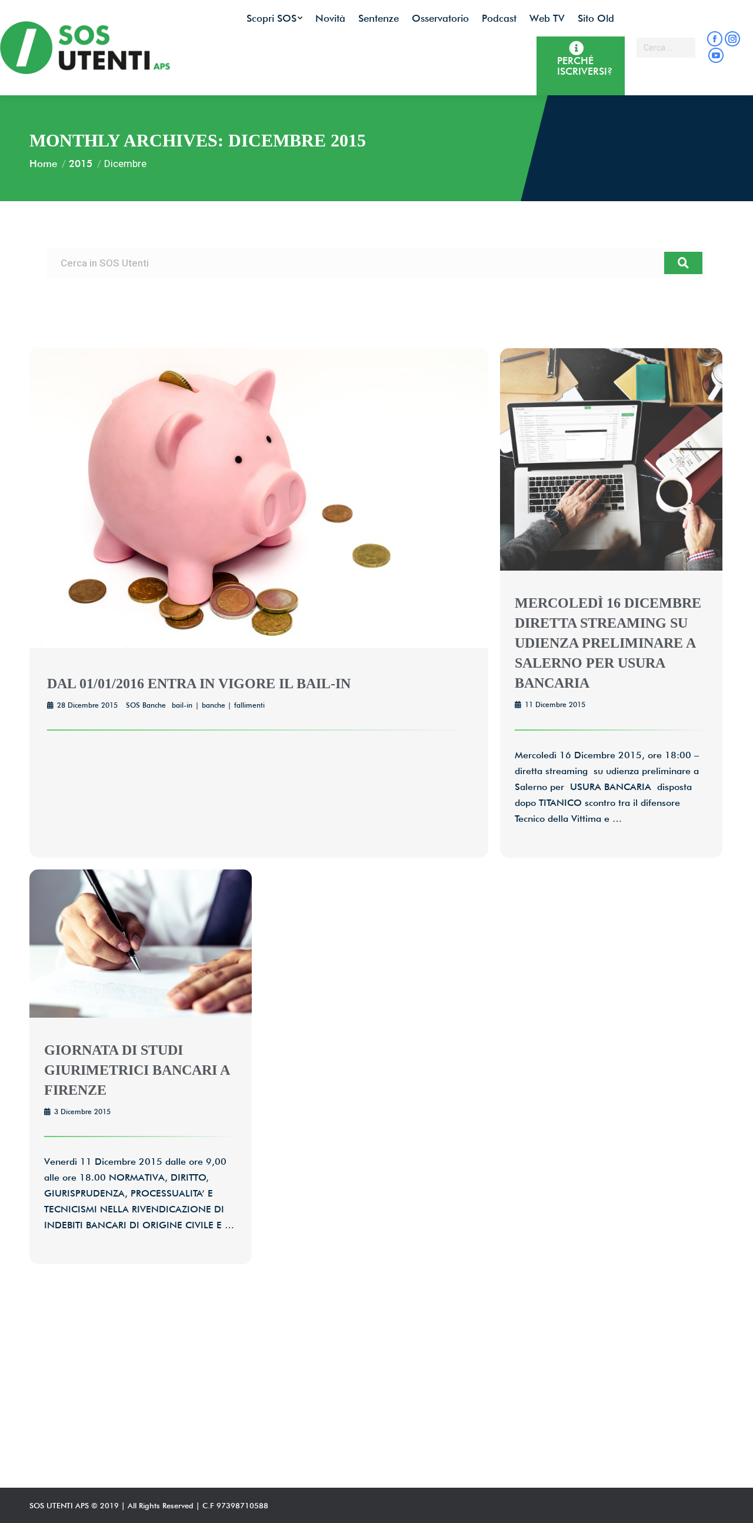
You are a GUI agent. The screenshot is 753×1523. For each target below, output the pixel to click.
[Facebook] (714, 38)
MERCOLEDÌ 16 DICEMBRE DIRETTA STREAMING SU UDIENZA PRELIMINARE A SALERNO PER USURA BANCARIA (608, 643)
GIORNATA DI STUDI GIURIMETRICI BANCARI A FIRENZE (136, 1070)
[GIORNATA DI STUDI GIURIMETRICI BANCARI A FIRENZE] (140, 1014)
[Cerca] (683, 263)
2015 (80, 163)
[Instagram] (732, 38)
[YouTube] (716, 55)
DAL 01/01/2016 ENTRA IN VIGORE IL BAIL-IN (199, 683)
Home (43, 163)
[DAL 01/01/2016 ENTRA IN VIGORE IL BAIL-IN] (258, 645)
